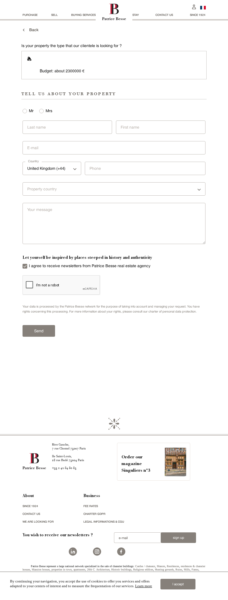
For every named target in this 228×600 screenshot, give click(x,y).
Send (38, 331)
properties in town (61, 569)
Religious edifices (143, 569)
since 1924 (197, 14)
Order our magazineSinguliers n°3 (136, 464)
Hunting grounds (164, 569)
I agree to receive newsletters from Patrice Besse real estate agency (89, 266)
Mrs (49, 111)
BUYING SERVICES (83, 14)
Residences (173, 566)
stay (135, 14)
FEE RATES (90, 506)
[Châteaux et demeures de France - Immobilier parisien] (203, 7)
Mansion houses (41, 569)
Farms (195, 569)
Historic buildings (121, 569)
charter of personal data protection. (172, 311)
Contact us (164, 14)
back (32, 29)
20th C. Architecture (98, 569)
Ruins (178, 569)
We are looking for (38, 521)
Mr (31, 111)
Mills (187, 569)
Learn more (143, 586)
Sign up (178, 538)
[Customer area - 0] (194, 6)
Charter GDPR (94, 513)
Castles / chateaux (145, 566)
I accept (178, 584)
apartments (79, 569)
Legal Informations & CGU (103, 521)
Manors (161, 566)
